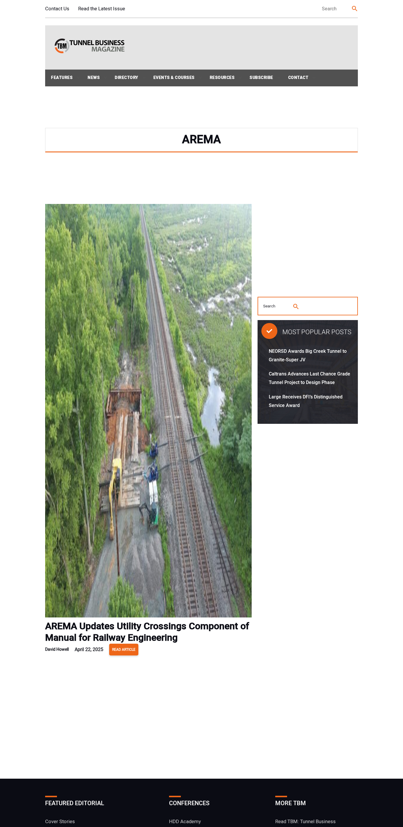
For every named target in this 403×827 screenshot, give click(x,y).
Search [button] (355, 9)
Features (62, 78)
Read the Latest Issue (101, 8)
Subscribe (261, 78)
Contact (298, 78)
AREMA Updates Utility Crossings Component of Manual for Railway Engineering (147, 632)
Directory (126, 78)
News (94, 78)
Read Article (123, 649)
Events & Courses (174, 78)
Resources (222, 78)
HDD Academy (185, 821)
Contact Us (57, 8)
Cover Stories (60, 821)
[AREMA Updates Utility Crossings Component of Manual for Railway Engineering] (148, 412)
